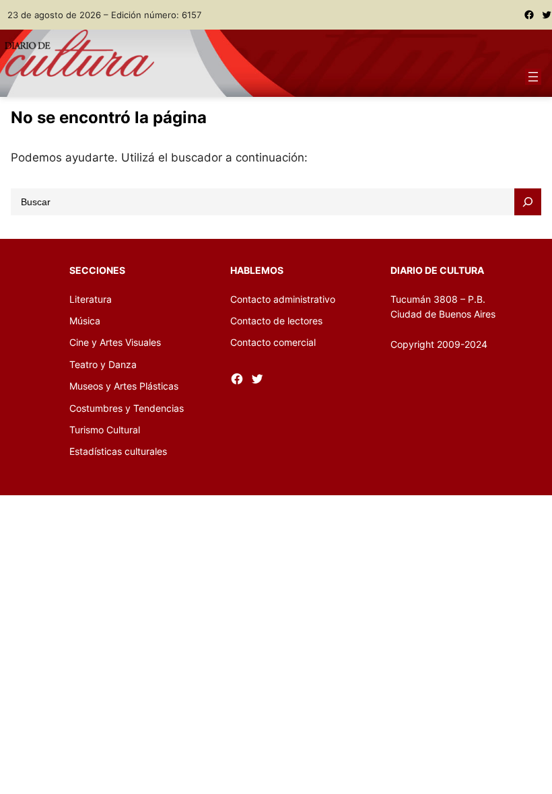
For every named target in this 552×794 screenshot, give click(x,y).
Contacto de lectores (276, 320)
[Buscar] (527, 201)
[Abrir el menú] (533, 77)
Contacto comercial (273, 342)
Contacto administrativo (282, 299)
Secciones (97, 270)
